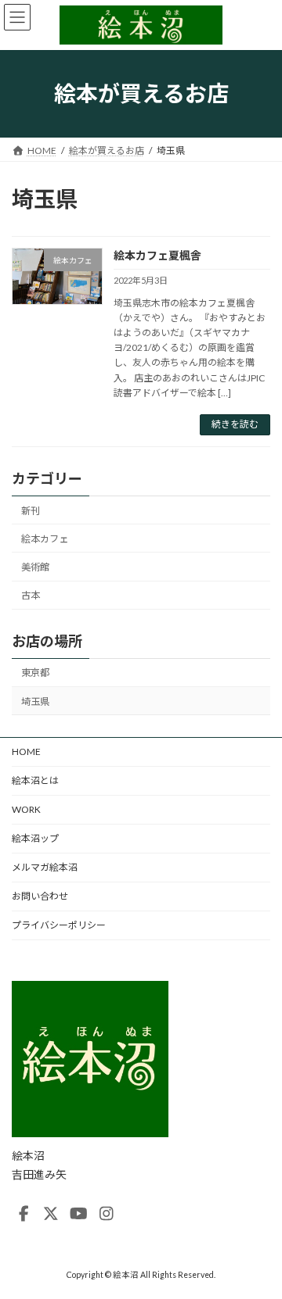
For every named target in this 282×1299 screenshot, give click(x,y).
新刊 (30, 511)
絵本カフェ (44, 539)
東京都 (35, 672)
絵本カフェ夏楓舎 (157, 255)
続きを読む (235, 424)
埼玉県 (35, 701)
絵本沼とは (35, 780)
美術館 (35, 567)
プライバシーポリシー (59, 925)
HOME (26, 751)
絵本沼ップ (35, 838)
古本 (30, 595)
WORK (26, 809)
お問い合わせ (40, 896)
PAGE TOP (259, 1243)
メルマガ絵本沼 (45, 867)
